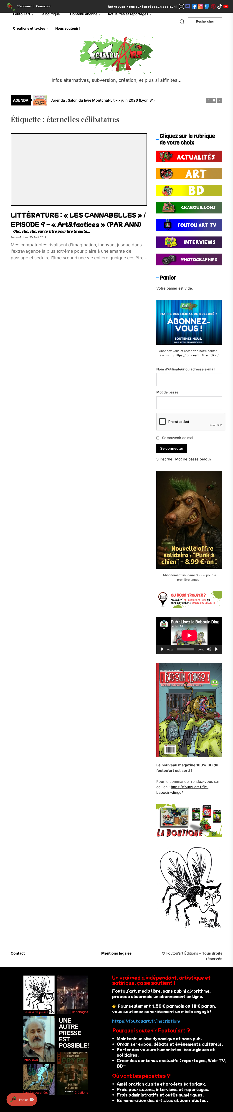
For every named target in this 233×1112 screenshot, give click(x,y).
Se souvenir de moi (177, 438)
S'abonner (24, 6)
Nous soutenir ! (67, 28)
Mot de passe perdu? (193, 459)
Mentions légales (116, 953)
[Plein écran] (216, 649)
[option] (119, 100)
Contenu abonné (83, 14)
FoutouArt (17, 237)
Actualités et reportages (128, 14)
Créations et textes (29, 28)
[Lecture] (162, 649)
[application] (189, 635)
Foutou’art (21, 14)
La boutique (50, 14)
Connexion (43, 6)
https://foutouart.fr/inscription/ (197, 355)
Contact (18, 953)
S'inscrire (164, 459)
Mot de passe (167, 392)
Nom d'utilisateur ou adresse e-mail (185, 369)
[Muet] (209, 649)
